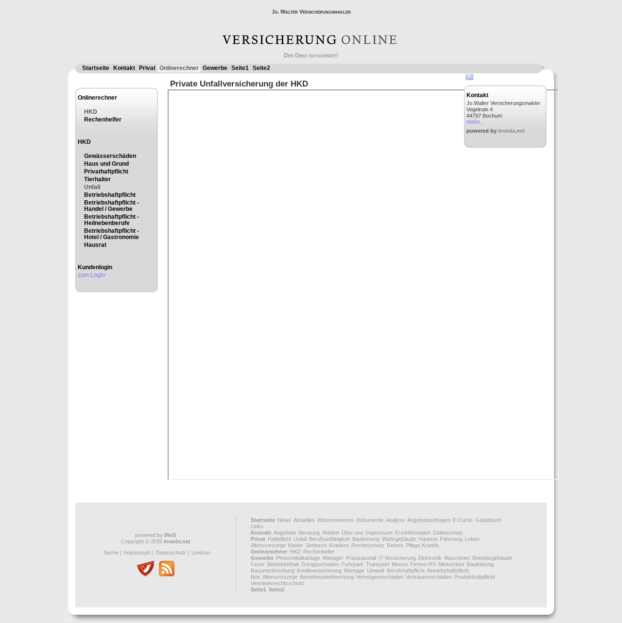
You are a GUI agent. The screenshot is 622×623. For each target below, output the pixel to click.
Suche (111, 552)
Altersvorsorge (268, 545)
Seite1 (240, 68)
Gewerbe (215, 68)
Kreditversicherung (319, 570)
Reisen (395, 545)
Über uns (352, 533)
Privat (147, 68)
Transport (377, 564)
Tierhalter (97, 179)
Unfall (92, 187)
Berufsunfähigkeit (329, 539)
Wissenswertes (335, 520)
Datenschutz (171, 552)
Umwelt (375, 570)
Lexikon (200, 552)
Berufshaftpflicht (406, 570)
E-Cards (463, 520)
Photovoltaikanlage (298, 558)
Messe (400, 564)
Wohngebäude (399, 539)
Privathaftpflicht (106, 171)
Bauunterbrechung (272, 570)
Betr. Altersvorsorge (274, 577)
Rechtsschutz (367, 545)
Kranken (339, 545)
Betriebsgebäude (492, 558)
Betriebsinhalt (283, 564)
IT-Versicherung (397, 558)
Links (257, 526)
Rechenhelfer (102, 119)
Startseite (95, 68)
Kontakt (124, 68)
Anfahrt (330, 533)
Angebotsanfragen (428, 520)
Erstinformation (413, 533)
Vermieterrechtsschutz (277, 583)
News (284, 520)
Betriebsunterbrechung (327, 577)
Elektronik (430, 558)
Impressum (137, 552)
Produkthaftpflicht (474, 577)
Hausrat (95, 245)
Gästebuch (488, 520)
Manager (333, 558)
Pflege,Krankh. (423, 545)
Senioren (316, 545)
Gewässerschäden (110, 156)
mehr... (475, 122)
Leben (472, 539)
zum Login (91, 275)
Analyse (395, 520)
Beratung (309, 533)
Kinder (295, 545)
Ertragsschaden (320, 564)
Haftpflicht (279, 539)
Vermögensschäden (379, 577)
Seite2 (261, 68)
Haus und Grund (106, 163)
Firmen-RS (423, 564)
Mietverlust (451, 564)
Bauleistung (366, 539)
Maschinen (457, 558)
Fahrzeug (451, 539)
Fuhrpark (352, 564)
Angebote (285, 533)
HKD (90, 111)
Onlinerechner (179, 68)
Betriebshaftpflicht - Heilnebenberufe (111, 219)
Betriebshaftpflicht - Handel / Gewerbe (111, 205)
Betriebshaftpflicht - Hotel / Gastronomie (111, 234)
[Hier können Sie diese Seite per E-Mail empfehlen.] (468, 79)
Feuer (258, 564)
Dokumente (369, 520)
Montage (354, 570)
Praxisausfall (361, 558)
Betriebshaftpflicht (110, 194)
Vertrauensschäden (429, 577)
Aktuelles (304, 520)
